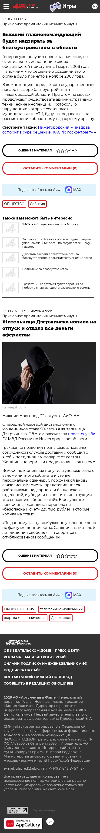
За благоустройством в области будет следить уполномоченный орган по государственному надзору (56, 242)
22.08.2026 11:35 (14, 311)
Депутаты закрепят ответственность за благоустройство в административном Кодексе (57, 256)
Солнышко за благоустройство (45, 269)
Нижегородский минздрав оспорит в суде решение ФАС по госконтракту (47, 129)
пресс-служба (81, 434)
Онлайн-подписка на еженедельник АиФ (45, 664)
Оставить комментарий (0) (50, 168)
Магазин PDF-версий (45, 657)
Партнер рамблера (44, 810)
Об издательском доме (27, 650)
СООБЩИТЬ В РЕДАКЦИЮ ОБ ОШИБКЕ (38, 683)
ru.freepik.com (14, 407)
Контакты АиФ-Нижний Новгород (38, 677)
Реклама (12, 657)
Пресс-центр (67, 650)
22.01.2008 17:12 (14, 19)
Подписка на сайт (22, 670)
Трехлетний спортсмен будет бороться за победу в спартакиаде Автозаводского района (56, 285)
